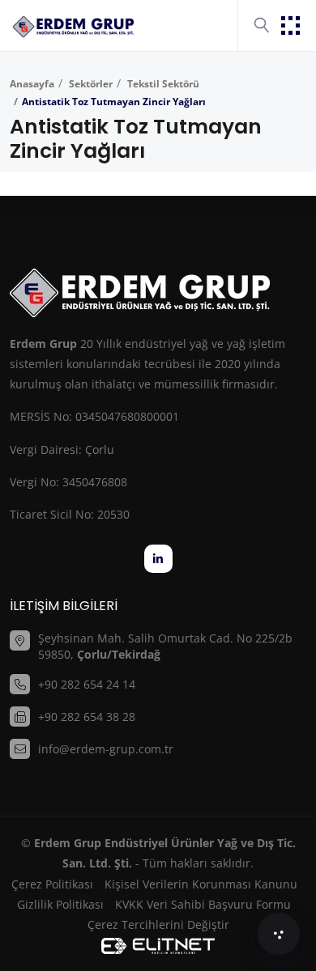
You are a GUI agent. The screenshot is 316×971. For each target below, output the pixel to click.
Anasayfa (32, 84)
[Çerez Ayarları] (279, 934)
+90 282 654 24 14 (86, 684)
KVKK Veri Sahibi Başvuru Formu (203, 904)
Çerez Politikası (52, 884)
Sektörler (89, 84)
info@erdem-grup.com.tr (105, 749)
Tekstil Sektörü (162, 84)
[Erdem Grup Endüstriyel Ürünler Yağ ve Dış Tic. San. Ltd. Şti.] (73, 25)
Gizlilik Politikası (60, 904)
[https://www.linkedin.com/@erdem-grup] (158, 559)
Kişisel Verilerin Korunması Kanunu (201, 884)
